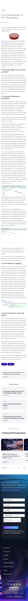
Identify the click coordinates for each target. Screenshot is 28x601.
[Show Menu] (24, 2)
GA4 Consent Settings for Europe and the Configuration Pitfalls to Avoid (13, 392)
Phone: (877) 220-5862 (13, 581)
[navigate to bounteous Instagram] (14, 584)
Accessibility (9, 596)
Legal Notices (8, 593)
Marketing (11, 364)
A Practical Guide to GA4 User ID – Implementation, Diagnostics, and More (13, 417)
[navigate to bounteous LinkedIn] (11, 584)
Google (4, 364)
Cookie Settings (18, 596)
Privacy (21, 593)
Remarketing (4, 43)
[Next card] (24, 467)
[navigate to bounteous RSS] (20, 584)
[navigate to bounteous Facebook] (17, 584)
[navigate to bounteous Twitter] (8, 584)
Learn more (5, 376)
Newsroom (15, 593)
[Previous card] (18, 467)
